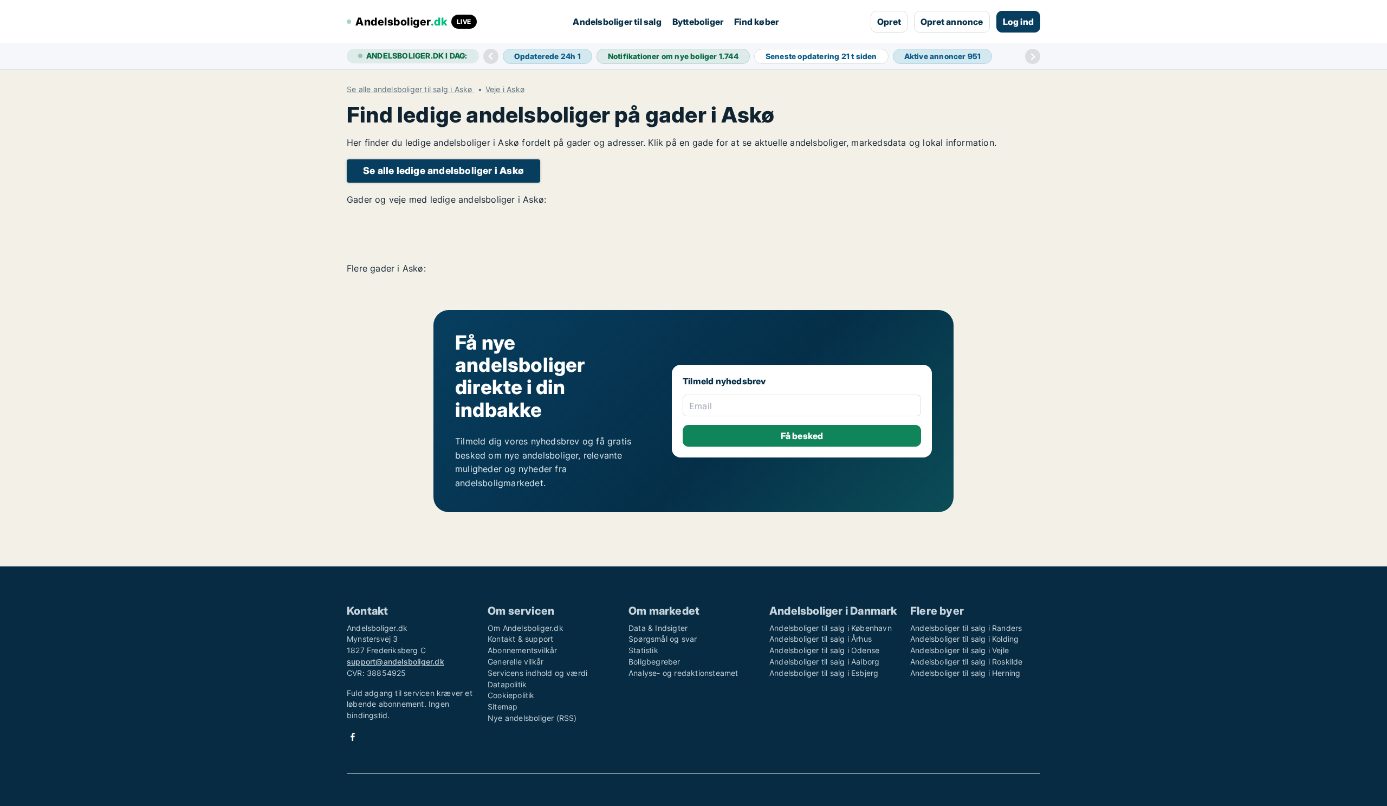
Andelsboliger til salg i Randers (966, 628)
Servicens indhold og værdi (537, 673)
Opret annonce (952, 21)
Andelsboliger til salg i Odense (824, 650)
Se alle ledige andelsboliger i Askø (443, 170)
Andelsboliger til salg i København (830, 628)
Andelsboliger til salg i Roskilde (966, 661)
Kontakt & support (520, 638)
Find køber (756, 21)
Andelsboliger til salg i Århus (820, 638)
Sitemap (502, 706)
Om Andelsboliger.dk (525, 628)
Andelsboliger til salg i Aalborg (824, 661)
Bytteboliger (697, 21)
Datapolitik (507, 684)
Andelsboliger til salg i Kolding (964, 638)
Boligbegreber (654, 661)
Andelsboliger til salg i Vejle (959, 650)
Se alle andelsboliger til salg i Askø (411, 89)
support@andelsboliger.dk (395, 661)
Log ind (1018, 21)
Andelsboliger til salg (617, 21)
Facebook (353, 737)
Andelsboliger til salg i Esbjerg (823, 673)
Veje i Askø (504, 89)
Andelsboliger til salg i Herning (965, 673)
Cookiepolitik (511, 695)
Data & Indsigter (658, 628)
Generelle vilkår (515, 661)
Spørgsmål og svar (662, 638)
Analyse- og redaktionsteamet (683, 673)
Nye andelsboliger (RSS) (532, 718)
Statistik (643, 650)
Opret (889, 21)
